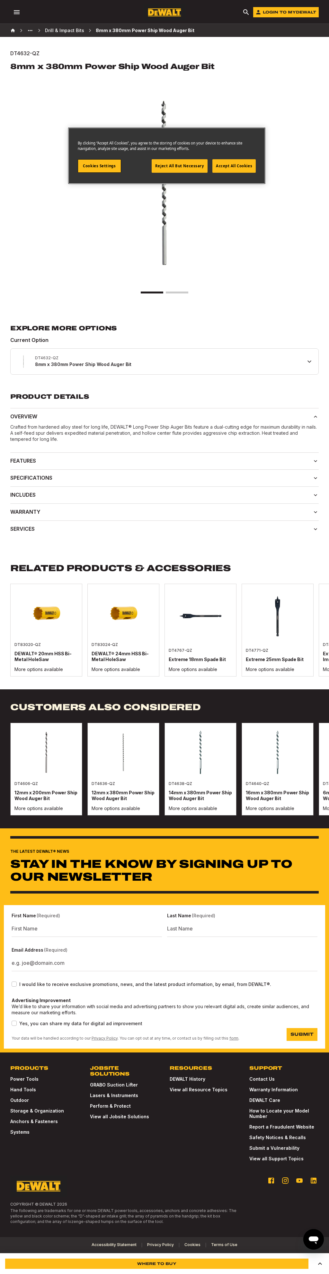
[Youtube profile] (299, 1180)
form (233, 1038)
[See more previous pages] (30, 30)
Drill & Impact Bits (64, 30)
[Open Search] (246, 12)
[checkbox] (14, 984)
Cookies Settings (99, 165)
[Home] (12, 30)
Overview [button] (23, 416)
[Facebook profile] (271, 1180)
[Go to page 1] (152, 292)
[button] (320, 1264)
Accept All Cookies (234, 165)
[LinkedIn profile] (313, 1180)
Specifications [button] (31, 478)
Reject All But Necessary (179, 165)
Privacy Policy (105, 1038)
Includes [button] (23, 495)
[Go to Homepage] (164, 12)
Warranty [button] (25, 512)
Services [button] (22, 529)
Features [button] (23, 461)
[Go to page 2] (177, 292)
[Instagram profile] (285, 1180)
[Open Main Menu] (16, 12)
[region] (164, 636)
